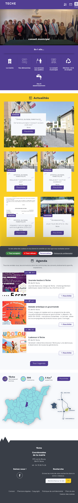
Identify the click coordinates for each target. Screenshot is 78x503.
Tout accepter (14, 253)
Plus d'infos (28, 131)
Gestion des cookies (67, 494)
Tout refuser (30, 253)
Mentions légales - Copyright (28, 491)
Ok (68, 480)
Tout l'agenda (39, 363)
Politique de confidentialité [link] (63, 253)
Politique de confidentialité (52, 491)
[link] (70, 5)
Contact (12, 491)
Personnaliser (45, 253)
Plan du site (70, 491)
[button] (4, 27)
